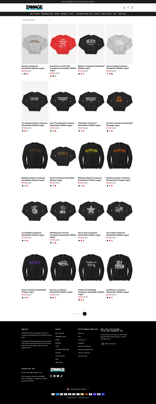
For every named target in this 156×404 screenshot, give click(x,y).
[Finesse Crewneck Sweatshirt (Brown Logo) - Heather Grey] (22, 74)
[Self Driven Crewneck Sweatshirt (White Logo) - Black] (107, 297)
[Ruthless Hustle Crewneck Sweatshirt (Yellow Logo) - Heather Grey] (81, 186)
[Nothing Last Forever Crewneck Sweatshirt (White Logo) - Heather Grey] (53, 243)
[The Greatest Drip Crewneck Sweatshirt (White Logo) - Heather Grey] (27, 131)
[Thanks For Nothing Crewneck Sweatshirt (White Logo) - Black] (79, 300)
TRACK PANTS (106, 14)
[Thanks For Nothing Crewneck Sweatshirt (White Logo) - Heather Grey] (83, 300)
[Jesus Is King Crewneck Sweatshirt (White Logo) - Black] (112, 74)
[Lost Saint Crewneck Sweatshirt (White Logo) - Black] (107, 240)
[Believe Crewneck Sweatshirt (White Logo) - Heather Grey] (83, 74)
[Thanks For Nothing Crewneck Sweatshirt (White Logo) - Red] (81, 300)
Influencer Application (85, 349)
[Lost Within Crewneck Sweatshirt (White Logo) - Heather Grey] (25, 240)
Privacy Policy (82, 356)
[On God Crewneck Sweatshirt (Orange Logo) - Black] (107, 131)
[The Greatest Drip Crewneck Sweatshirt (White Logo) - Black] (22, 131)
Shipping (81, 343)
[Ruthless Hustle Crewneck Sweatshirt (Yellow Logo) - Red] (83, 186)
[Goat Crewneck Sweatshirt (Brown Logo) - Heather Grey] (53, 186)
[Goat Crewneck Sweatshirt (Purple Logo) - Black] (22, 297)
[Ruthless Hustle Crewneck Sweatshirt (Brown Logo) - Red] (27, 186)
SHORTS (97, 14)
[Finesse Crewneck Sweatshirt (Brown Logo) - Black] (25, 74)
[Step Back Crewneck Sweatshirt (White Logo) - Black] (79, 131)
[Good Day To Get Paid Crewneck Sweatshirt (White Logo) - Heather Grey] (55, 76)
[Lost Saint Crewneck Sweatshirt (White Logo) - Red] (109, 240)
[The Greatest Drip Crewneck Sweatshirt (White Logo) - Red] (25, 131)
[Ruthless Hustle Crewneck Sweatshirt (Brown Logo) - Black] (22, 186)
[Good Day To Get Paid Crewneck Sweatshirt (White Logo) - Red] (51, 76)
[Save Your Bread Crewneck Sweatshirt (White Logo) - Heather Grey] (53, 131)
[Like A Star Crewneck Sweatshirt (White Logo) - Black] (79, 240)
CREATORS (122, 14)
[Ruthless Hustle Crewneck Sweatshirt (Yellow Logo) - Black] (79, 186)
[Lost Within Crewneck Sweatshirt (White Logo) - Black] (22, 240)
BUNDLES (64, 14)
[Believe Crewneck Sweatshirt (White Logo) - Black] (79, 74)
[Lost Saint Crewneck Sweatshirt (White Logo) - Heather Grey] (112, 240)
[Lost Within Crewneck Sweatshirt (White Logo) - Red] (27, 240)
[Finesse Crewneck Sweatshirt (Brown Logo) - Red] (27, 74)
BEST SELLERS (35, 14)
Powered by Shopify (83, 397)
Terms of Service (84, 353)
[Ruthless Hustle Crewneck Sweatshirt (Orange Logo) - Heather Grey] (109, 186)
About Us (81, 333)
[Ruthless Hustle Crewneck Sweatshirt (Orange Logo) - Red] (112, 186)
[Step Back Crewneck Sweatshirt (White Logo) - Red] (83, 131)
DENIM (57, 14)
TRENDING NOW (47, 14)
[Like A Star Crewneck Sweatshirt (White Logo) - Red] (81, 240)
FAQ (79, 336)
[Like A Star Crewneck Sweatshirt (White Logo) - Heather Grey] (83, 240)
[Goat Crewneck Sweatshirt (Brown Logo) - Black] (51, 186)
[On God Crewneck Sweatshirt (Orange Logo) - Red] (112, 131)
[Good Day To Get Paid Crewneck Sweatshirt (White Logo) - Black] (53, 76)
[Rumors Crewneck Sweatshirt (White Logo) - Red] (53, 297)
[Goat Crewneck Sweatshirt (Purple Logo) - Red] (27, 297)
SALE (115, 14)
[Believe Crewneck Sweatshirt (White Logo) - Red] (81, 74)
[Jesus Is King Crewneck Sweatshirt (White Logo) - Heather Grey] (107, 74)
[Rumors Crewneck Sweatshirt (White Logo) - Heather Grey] (55, 297)
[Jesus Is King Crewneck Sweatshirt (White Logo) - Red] (109, 74)
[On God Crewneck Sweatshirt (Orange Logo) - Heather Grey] (109, 131)
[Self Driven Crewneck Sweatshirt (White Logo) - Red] (109, 297)
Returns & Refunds (84, 346)
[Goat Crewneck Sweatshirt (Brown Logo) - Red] (55, 186)
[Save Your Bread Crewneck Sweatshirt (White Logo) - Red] (55, 131)
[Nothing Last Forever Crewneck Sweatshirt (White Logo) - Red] (55, 243)
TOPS (71, 14)
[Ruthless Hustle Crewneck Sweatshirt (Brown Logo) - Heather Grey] (25, 186)
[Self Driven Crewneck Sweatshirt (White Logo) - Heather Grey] (112, 297)
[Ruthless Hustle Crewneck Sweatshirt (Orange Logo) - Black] (107, 186)
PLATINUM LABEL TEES (84, 14)
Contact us (82, 340)
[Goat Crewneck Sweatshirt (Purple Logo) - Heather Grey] (25, 297)
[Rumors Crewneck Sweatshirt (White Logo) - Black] (51, 297)
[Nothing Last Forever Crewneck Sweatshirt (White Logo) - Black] (51, 243)
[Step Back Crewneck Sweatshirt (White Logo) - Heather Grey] (81, 131)
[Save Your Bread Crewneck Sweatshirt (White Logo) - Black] (51, 131)
